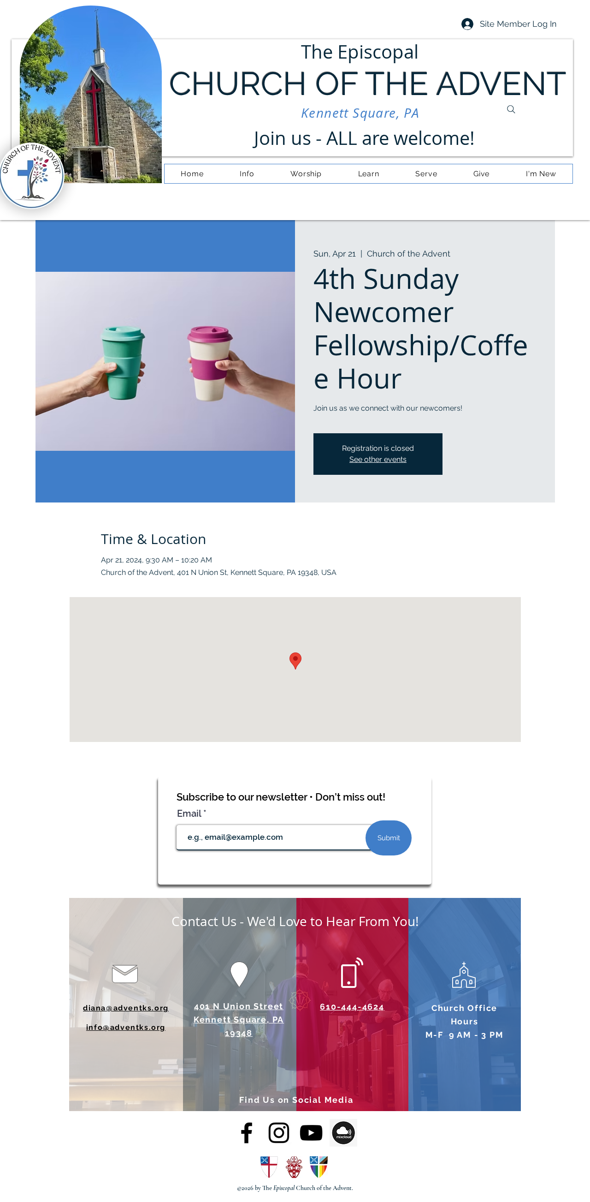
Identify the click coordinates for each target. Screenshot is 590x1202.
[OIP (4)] (343, 1133)
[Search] (511, 109)
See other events (378, 459)
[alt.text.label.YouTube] (311, 1133)
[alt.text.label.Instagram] (279, 1133)
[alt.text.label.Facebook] (246, 1133)
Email (190, 813)
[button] (247, 173)
